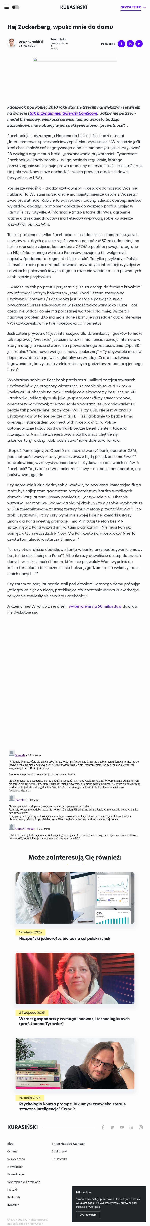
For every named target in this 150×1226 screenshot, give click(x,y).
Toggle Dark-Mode (15, 7)
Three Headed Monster (68, 1144)
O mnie (12, 1151)
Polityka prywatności (88, 1206)
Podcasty (14, 1197)
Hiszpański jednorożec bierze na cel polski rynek (64, 938)
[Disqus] (75, 795)
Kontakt (13, 1205)
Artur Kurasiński (31, 41)
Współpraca (16, 1159)
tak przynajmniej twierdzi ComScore (63, 113)
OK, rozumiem (88, 1214)
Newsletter (15, 1167)
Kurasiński (73, 7)
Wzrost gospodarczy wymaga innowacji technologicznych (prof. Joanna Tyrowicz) (74, 1021)
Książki (12, 1190)
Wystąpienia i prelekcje (23, 1182)
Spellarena (59, 1151)
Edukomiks (59, 1159)
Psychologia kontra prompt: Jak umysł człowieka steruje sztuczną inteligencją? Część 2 (72, 1107)
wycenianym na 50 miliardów (95, 606)
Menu (6, 7)
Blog (10, 1144)
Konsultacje (15, 1174)
